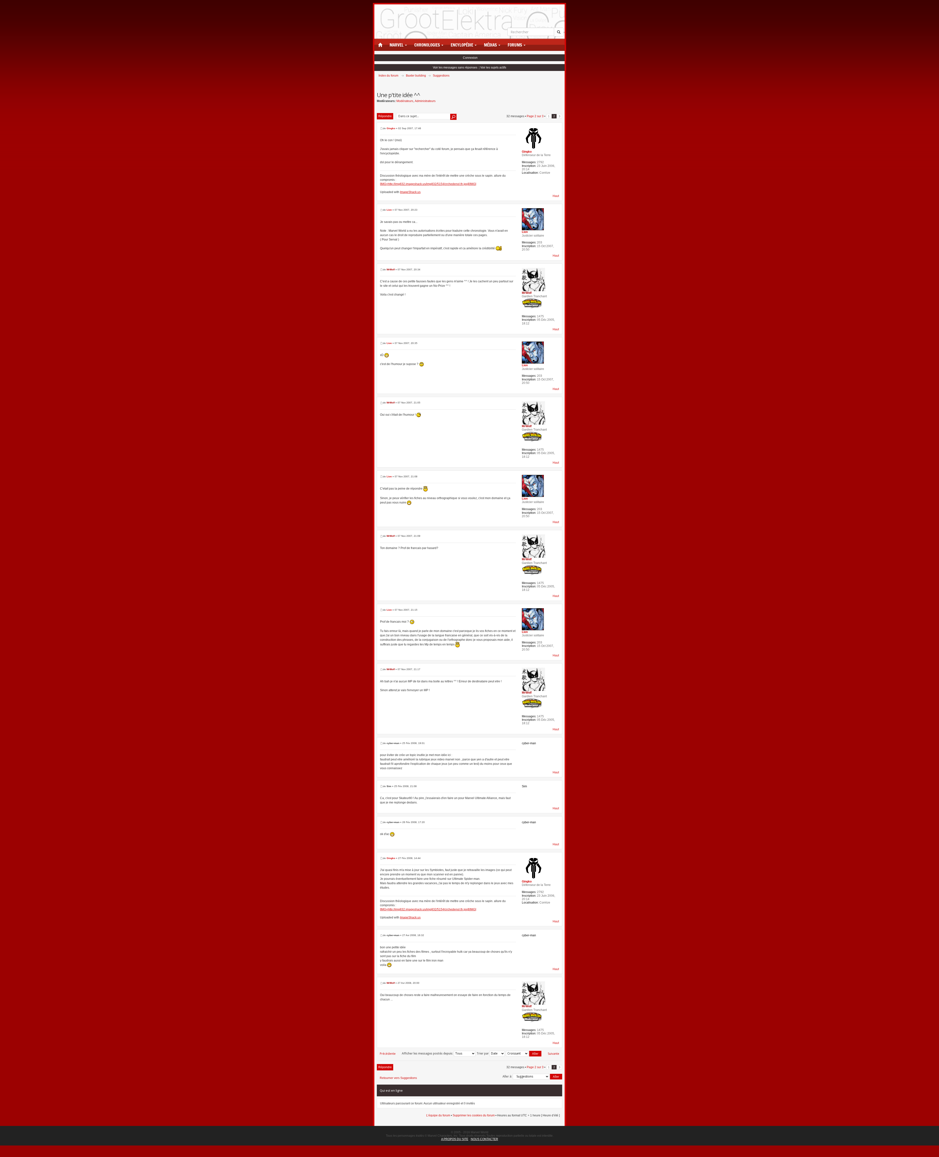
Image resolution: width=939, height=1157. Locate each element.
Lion (389, 209)
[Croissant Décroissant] (524, 1053)
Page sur (535, 116)
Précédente (388, 1054)
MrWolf (391, 269)
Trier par (483, 1053)
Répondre (385, 116)
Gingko (391, 128)
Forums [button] (515, 45)
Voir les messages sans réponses (455, 67)
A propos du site (454, 1139)
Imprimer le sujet (562, 82)
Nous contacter (484, 1139)
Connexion (470, 57)
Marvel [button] (397, 45)
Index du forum (388, 75)
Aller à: (507, 1076)
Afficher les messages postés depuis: (428, 1053)
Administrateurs (425, 101)
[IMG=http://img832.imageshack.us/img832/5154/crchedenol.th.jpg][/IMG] (428, 184)
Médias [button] (491, 45)
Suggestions (441, 75)
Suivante (553, 1054)
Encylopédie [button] (462, 45)
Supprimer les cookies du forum (474, 1115)
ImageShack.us (410, 192)
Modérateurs (404, 101)
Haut (556, 196)
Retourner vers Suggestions (398, 1078)
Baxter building (416, 75)
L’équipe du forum (438, 1115)
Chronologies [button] (427, 45)
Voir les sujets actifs (493, 67)
